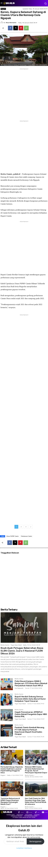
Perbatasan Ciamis (26, 536)
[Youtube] (43, 812)
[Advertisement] (24, 93)
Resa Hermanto (11, 22)
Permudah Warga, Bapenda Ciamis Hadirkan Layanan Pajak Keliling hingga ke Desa (12, 770)
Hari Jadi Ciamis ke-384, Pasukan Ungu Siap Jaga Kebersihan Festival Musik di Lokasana (35, 801)
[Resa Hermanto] (2, 22)
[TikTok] (35, 812)
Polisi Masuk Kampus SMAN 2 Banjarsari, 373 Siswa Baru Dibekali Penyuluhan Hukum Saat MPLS (31, 683)
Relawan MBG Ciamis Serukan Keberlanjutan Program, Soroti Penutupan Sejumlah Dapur (36, 770)
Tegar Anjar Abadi (16, 645)
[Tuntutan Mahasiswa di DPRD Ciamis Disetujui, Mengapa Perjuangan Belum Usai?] (12, 788)
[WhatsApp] (26, 28)
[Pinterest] (21, 28)
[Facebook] (10, 28)
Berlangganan (35, 841)
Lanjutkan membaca (24, 848)
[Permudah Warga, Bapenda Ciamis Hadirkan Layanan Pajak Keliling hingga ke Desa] (12, 757)
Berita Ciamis (5, 645)
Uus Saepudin (19, 688)
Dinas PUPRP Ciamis (13, 536)
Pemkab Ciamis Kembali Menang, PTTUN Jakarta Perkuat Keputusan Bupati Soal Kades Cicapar (30, 730)
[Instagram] (27, 812)
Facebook (22, 812)
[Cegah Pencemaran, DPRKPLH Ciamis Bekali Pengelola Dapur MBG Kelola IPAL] (7, 715)
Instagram (30, 812)
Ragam (3, 9)
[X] (15, 28)
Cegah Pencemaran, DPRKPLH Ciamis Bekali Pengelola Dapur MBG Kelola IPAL (31, 714)
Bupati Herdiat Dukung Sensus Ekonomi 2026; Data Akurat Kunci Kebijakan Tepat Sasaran (30, 699)
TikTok (38, 812)
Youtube (46, 812)
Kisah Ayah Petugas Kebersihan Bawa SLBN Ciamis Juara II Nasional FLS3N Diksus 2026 (22, 651)
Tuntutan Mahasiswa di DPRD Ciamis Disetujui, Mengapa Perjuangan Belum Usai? (10, 801)
